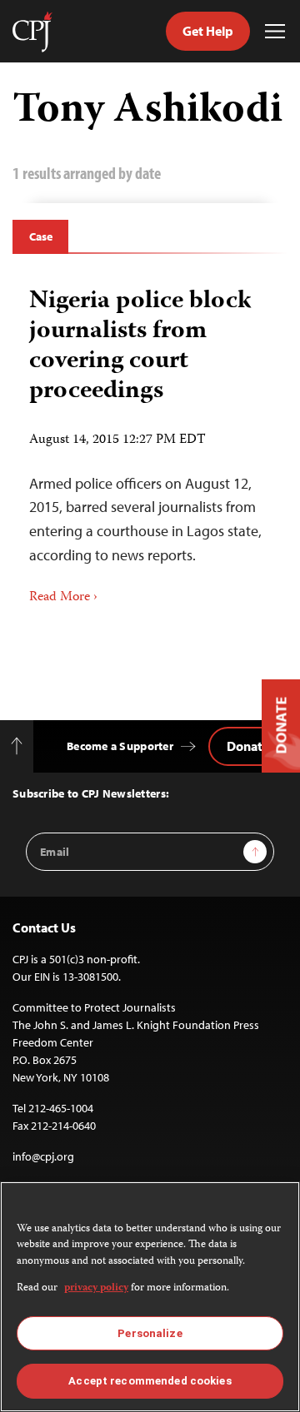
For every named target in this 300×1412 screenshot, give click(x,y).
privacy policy (96, 1288)
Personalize (150, 1333)
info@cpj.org (43, 1156)
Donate (248, 746)
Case (40, 236)
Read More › (63, 598)
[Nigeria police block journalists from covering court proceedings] (150, 440)
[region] (150, 1296)
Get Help (207, 30)
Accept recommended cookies (149, 1381)
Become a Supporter (120, 745)
